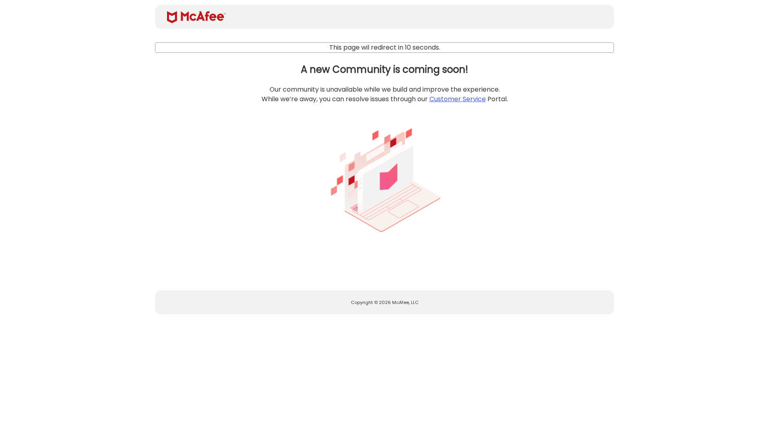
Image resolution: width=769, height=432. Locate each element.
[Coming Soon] (384, 177)
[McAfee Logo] (196, 17)
